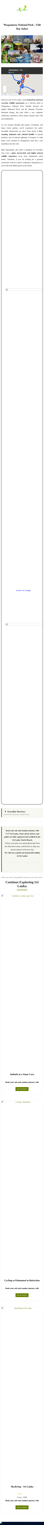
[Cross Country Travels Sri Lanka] (22, 8)
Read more (22, 1089)
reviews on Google (23, 590)
